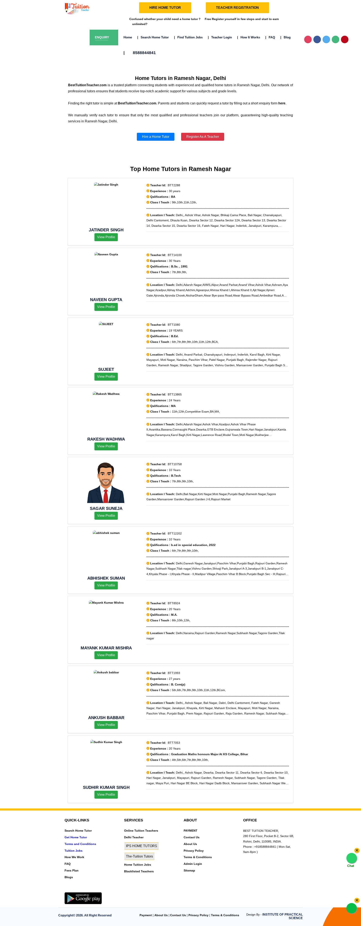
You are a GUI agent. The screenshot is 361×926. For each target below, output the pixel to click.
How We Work (74, 857)
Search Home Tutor (153, 37)
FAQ (270, 37)
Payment (146, 915)
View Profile (106, 237)
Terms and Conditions (80, 844)
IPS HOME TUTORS (141, 846)
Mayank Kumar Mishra (106, 648)
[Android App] (83, 898)
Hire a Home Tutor (155, 136)
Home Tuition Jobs (137, 864)
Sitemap (189, 870)
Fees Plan (72, 870)
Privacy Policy (194, 850)
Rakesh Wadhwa (106, 439)
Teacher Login (220, 37)
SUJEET (106, 369)
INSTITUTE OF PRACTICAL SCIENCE (282, 916)
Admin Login (193, 863)
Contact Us (192, 837)
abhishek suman (106, 578)
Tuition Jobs (74, 850)
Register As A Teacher (202, 136)
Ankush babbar (106, 717)
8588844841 (139, 53)
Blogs (69, 877)
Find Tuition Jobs (188, 37)
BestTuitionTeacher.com (87, 85)
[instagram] (88, 890)
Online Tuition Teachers (141, 830)
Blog (285, 37)
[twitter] (74, 890)
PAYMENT (190, 830)
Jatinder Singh (106, 230)
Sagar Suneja (106, 508)
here (281, 103)
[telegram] (67, 890)
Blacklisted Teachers (139, 871)
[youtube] (95, 890)
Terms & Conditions (198, 857)
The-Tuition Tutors (139, 856)
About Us (190, 844)
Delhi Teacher (134, 837)
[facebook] (81, 890)
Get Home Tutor (76, 837)
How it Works (248, 37)
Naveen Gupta (106, 299)
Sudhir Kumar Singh (106, 787)
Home (127, 37)
